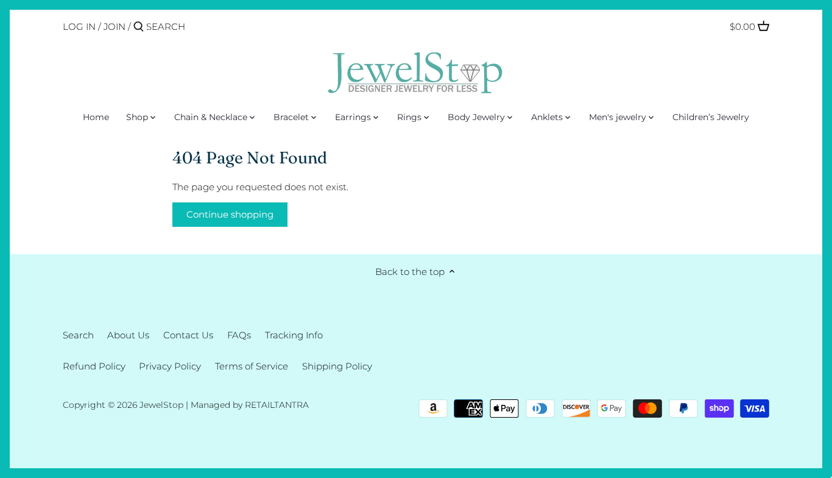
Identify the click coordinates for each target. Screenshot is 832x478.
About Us (128, 335)
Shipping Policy (337, 366)
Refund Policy (94, 366)
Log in (79, 26)
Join (114, 26)
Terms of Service (251, 366)
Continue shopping (229, 214)
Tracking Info (294, 335)
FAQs (239, 335)
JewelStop (161, 405)
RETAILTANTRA (277, 405)
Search (78, 335)
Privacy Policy (170, 366)
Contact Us (188, 335)
